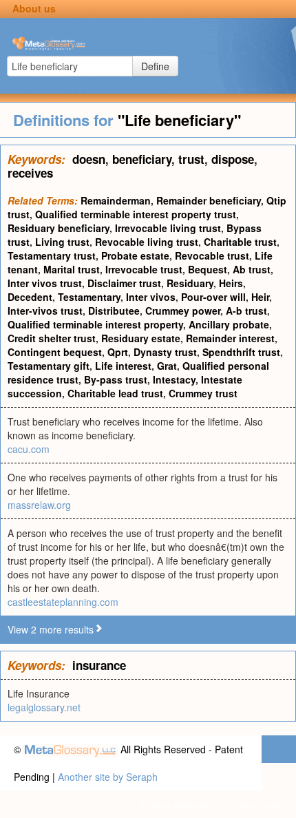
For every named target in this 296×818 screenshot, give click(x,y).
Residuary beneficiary (58, 228)
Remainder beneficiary (208, 200)
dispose (232, 159)
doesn (88, 159)
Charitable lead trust (115, 393)
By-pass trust (115, 379)
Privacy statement (178, 804)
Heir (260, 297)
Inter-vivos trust (45, 310)
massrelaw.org (39, 505)
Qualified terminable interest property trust (135, 214)
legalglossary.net (44, 707)
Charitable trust (240, 242)
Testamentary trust (52, 255)
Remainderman (116, 200)
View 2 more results (51, 629)
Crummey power (182, 310)
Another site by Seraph (108, 777)
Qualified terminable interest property (95, 324)
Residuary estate (140, 338)
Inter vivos (151, 297)
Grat (167, 366)
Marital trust (71, 269)
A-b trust (246, 310)
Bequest (207, 269)
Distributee (114, 310)
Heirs (231, 283)
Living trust (62, 242)
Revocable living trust (146, 242)
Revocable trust (212, 255)
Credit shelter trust (52, 338)
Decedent (30, 297)
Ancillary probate (229, 324)
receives (30, 173)
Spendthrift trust (241, 352)
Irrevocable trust (143, 269)
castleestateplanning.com (63, 602)
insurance (99, 665)
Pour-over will (213, 297)
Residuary (190, 283)
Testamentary (89, 297)
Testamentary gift (48, 366)
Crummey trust (203, 393)
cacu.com (29, 449)
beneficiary (141, 159)
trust (191, 159)
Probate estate (135, 255)
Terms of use (253, 804)
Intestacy (174, 379)
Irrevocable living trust (168, 228)
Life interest (123, 366)
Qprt (117, 352)
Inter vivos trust (45, 283)
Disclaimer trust (124, 283)
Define (155, 66)
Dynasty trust (165, 352)
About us (34, 8)
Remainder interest (230, 338)
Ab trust (252, 269)
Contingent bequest (55, 352)
